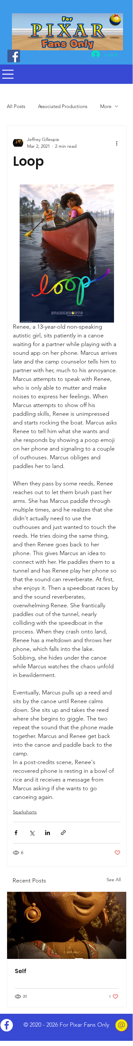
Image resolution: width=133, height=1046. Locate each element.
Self (20, 971)
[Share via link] (63, 833)
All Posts (16, 106)
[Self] (66, 925)
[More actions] (116, 143)
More (105, 106)
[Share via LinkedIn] (47, 833)
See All (114, 879)
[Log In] (89, 54)
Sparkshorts (25, 812)
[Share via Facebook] (16, 833)
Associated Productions (62, 106)
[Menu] (8, 74)
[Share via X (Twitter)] (32, 833)
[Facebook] (13, 56)
